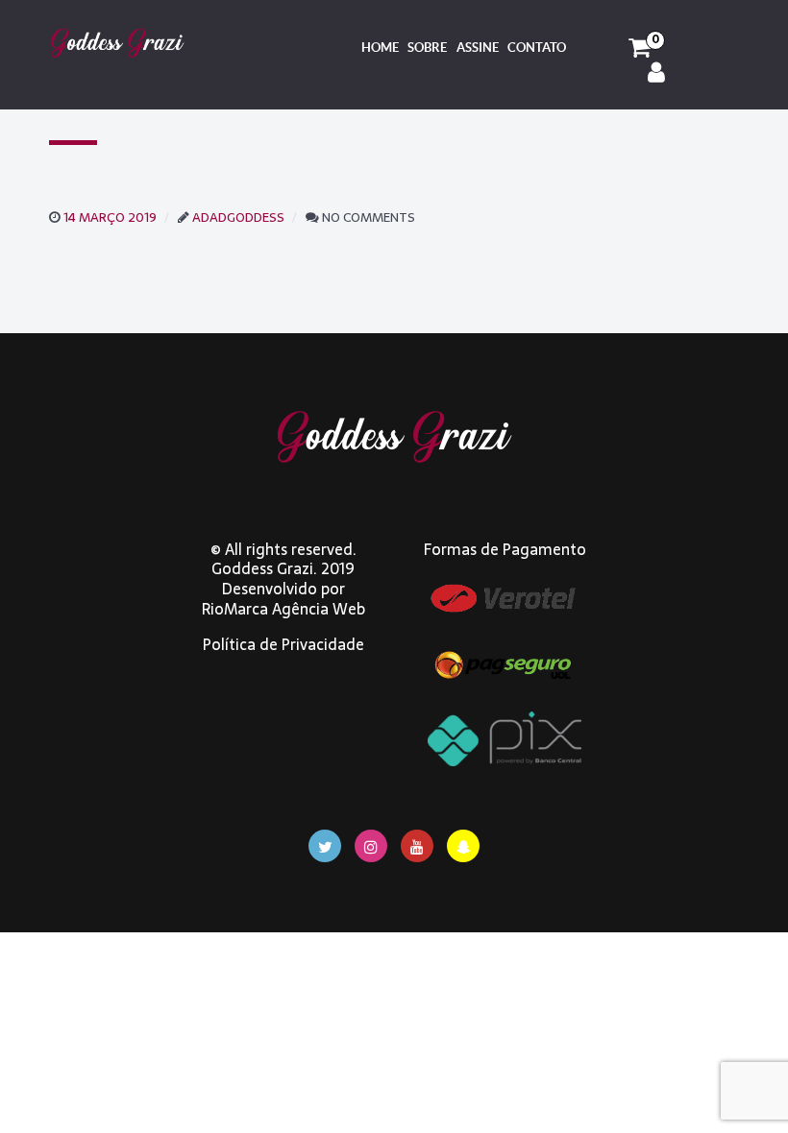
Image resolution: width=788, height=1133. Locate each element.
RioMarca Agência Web (283, 608)
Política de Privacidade (283, 644)
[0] (639, 48)
